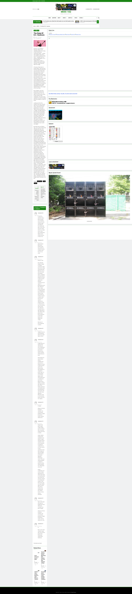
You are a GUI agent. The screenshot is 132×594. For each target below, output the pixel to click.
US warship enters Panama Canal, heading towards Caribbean (79, 21)
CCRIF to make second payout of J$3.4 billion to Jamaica (51, 21)
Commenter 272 (40, 498)
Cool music (39, 181)
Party (44, 181)
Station (80, 17)
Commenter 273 (40, 421)
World (38, 30)
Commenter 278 (40, 240)
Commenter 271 (40, 523)
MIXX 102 (66, 11)
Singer (35, 183)
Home (49, 17)
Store (75, 17)
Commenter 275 (40, 339)
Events (64, 17)
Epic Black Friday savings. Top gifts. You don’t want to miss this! (63, 93)
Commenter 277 (40, 256)
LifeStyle (70, 17)
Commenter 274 (40, 402)
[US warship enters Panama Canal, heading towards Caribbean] (65, 22)
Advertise (54, 17)
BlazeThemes (74, 592)
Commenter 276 (40, 328)
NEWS (35, 30)
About (59, 17)
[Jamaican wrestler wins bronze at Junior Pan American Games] (94, 22)
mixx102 (36, 37)
